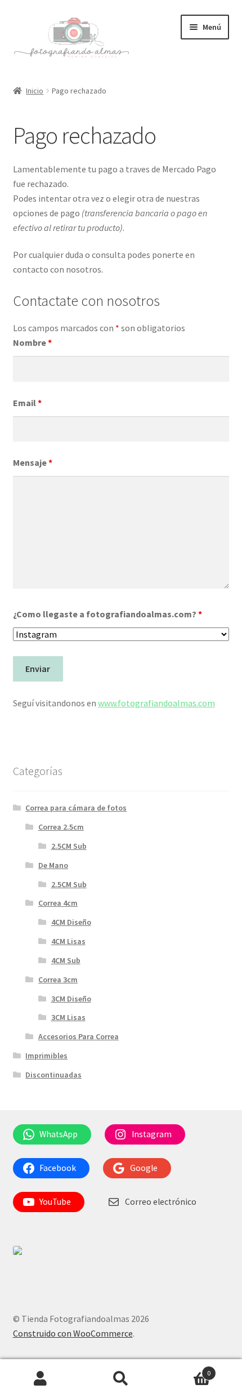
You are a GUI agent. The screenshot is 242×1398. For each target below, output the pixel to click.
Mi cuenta (40, 1379)
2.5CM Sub (69, 846)
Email (27, 402)
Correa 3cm (58, 979)
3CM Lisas (68, 1017)
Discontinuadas (53, 1075)
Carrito (186, 1369)
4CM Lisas (68, 941)
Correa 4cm (58, 903)
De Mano (53, 865)
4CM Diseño (71, 922)
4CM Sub (65, 960)
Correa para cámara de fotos (76, 808)
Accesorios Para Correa (78, 1036)
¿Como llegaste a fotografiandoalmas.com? (107, 614)
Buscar (120, 1379)
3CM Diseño (71, 999)
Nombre (32, 342)
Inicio (34, 91)
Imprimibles (46, 1055)
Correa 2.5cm (61, 827)
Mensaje (32, 462)
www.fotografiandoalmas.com (156, 703)
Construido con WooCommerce (73, 1333)
